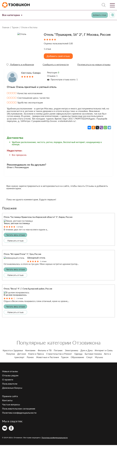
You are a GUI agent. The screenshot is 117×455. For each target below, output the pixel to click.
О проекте (7, 379)
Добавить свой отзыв (58, 56)
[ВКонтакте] (89, 127)
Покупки (10, 353)
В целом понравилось (15, 295)
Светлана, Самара (31, 72)
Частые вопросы (11, 404)
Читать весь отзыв (15, 235)
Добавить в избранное (21, 64)
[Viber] (101, 127)
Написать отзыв (15, 240)
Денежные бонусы (12, 387)
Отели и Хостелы (29, 27)
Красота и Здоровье (13, 350)
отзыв (47, 49)
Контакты (7, 400)
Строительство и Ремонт (59, 353)
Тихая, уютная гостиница (17, 223)
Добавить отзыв (99, 15)
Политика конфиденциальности (19, 412)
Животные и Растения (47, 357)
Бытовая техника (93, 353)
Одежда (78, 353)
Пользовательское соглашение (18, 408)
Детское (21, 353)
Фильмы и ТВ (45, 350)
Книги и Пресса (36, 353)
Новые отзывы (10, 371)
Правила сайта (10, 396)
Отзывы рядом (10, 375)
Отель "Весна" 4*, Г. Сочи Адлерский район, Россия (28, 288)
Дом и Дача (86, 350)
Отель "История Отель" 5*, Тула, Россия (22, 254)
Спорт (89, 357)
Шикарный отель (36, 257)
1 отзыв (20, 227)
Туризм (15, 27)
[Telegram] (109, 127)
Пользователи (9, 383)
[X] (97, 127)
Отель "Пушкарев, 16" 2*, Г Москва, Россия (77, 34)
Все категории (11, 15)
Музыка (99, 357)
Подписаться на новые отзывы (93, 64)
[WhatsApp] (105, 127)
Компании (30, 350)
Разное (30, 357)
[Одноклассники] (93, 127)
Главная (5, 27)
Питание (58, 350)
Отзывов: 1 (52, 76)
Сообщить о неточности (56, 64)
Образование (77, 357)
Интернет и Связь (104, 350)
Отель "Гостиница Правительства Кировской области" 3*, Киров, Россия (38, 217)
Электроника (71, 350)
